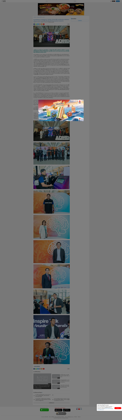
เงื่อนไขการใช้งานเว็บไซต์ (108, 408)
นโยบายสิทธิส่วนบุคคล (100, 409)
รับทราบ (118, 408)
